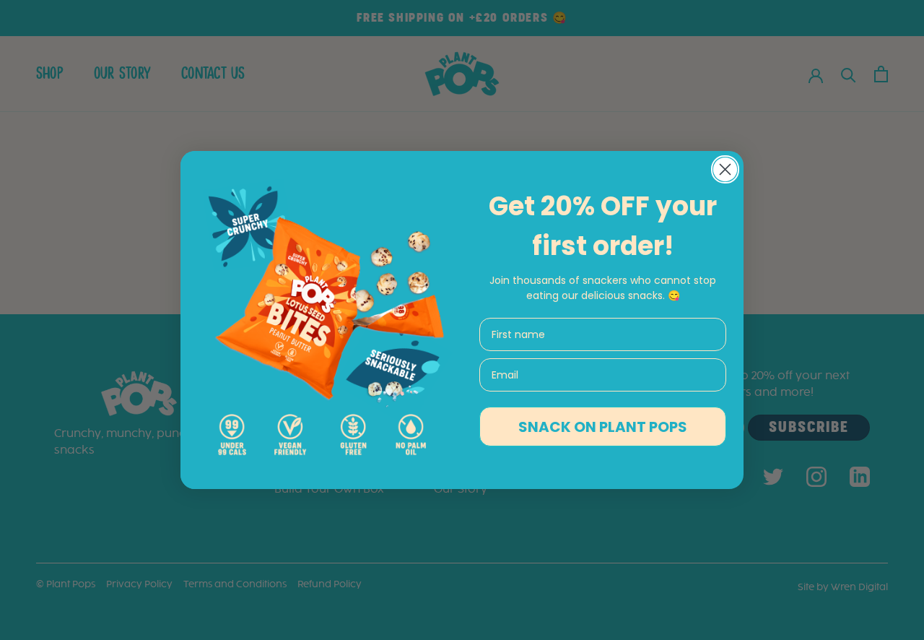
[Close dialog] (725, 169)
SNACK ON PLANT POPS (602, 427)
